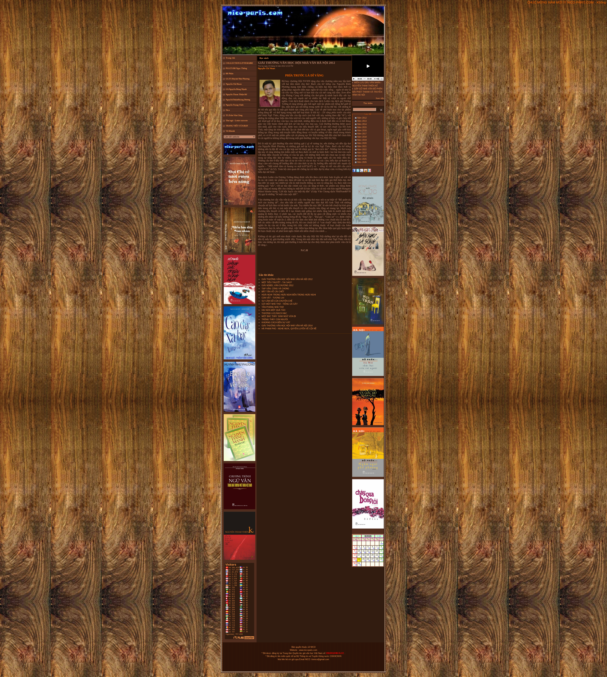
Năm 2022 (362, 149)
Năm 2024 (362, 156)
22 (381, 555)
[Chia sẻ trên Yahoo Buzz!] (365, 170)
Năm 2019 (362, 140)
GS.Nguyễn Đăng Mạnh (236, 89)
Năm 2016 (362, 130)
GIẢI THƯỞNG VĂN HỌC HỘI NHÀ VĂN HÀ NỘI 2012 (287, 279)
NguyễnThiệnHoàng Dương (238, 99)
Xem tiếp (380, 98)
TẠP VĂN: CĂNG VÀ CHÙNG (275, 288)
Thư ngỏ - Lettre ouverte (237, 120)
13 (372, 551)
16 (355, 555)
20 (372, 555)
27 (372, 559)
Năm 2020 (362, 143)
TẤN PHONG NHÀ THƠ (273, 307)
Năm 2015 (362, 127)
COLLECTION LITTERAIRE (239, 63)
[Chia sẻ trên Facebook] (354, 170)
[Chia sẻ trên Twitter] (357, 170)
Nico (228, 110)
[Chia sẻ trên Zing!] (369, 170)
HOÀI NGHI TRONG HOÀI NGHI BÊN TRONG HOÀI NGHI (289, 295)
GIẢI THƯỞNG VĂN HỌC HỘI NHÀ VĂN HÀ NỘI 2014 (287, 325)
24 (359, 559)
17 (359, 555)
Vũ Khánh (230, 131)
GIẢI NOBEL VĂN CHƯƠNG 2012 (277, 285)
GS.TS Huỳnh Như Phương (238, 79)
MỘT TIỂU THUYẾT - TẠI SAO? (277, 282)
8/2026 (368, 536)
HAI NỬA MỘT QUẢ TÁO (273, 310)
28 (377, 559)
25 (363, 559)
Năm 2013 (362, 121)
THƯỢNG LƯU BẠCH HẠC (274, 313)
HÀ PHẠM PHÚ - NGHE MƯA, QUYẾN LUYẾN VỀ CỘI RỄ (289, 328)
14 (377, 551)
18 (363, 555)
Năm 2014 (362, 124)
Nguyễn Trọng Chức (235, 105)
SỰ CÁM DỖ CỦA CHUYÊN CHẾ (277, 301)
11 (364, 551)
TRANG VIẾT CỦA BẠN (237, 126)
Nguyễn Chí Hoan (234, 84)
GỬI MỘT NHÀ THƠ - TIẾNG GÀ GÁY (280, 304)
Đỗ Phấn (229, 73)
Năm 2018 (362, 137)
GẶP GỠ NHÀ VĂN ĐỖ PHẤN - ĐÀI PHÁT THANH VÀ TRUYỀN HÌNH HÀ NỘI (367, 92)
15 (381, 551)
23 (355, 559)
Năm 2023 (362, 152)
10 (359, 551)
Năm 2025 (362, 159)
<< (356, 536)
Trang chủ (230, 58)
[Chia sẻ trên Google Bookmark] (361, 170)
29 (381, 559)
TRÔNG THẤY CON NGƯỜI (275, 319)
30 (355, 564)
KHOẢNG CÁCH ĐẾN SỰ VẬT (276, 322)
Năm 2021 (362, 146)
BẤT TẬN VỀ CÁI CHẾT (273, 291)
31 (359, 564)
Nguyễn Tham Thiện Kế (236, 94)
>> (380, 536)
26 (368, 559)
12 (368, 551)
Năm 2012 (362, 118)
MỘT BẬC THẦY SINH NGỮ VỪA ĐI (279, 316)
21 (377, 555)
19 (368, 555)
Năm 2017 (362, 133)
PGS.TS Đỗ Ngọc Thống (236, 68)
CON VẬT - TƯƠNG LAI (273, 298)
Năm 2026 (362, 162)
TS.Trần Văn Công (234, 115)
